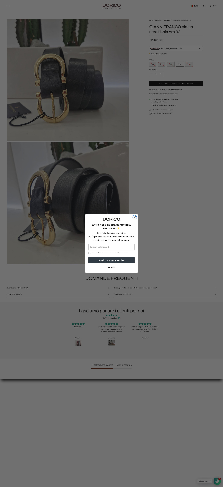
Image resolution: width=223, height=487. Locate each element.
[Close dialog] (135, 217)
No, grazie (111, 267)
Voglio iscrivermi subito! (111, 260)
